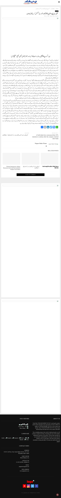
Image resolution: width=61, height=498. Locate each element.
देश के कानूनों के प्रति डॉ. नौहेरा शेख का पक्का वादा (50, 167)
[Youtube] (24, 486)
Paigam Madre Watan (53, 16)
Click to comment (30, 174)
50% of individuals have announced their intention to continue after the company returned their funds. (45, 137)
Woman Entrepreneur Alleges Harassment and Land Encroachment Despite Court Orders (11, 168)
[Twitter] (32, 486)
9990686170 (26, 462)
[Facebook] (36, 486)
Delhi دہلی (56, 11)
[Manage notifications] (57, 495)
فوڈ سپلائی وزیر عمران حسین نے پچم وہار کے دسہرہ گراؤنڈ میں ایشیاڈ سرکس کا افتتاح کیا (15, 135)
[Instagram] (28, 486)
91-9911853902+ (19, 462)
